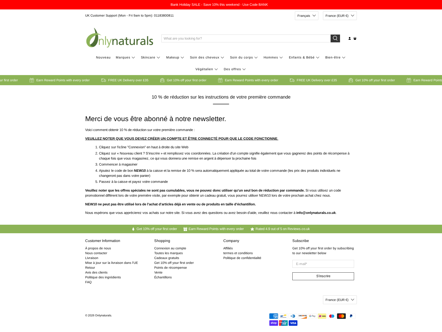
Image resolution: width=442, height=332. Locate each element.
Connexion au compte (170, 248)
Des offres (232, 69)
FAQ (88, 282)
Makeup (172, 57)
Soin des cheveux (204, 57)
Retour (90, 267)
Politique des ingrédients (103, 277)
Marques (123, 57)
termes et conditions (238, 253)
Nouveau (103, 57)
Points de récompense (170, 267)
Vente (158, 272)
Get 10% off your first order (174, 263)
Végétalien (204, 69)
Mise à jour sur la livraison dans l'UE (111, 263)
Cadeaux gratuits (166, 258)
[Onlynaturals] (119, 38)
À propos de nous (98, 248)
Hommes (271, 57)
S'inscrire (323, 276)
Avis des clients (96, 272)
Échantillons (163, 277)
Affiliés (228, 248)
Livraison (91, 258)
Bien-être (333, 57)
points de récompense (330, 153)
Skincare (148, 57)
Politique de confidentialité (242, 258)
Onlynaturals (103, 315)
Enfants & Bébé (302, 57)
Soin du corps (241, 57)
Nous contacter (96, 253)
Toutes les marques (168, 253)
